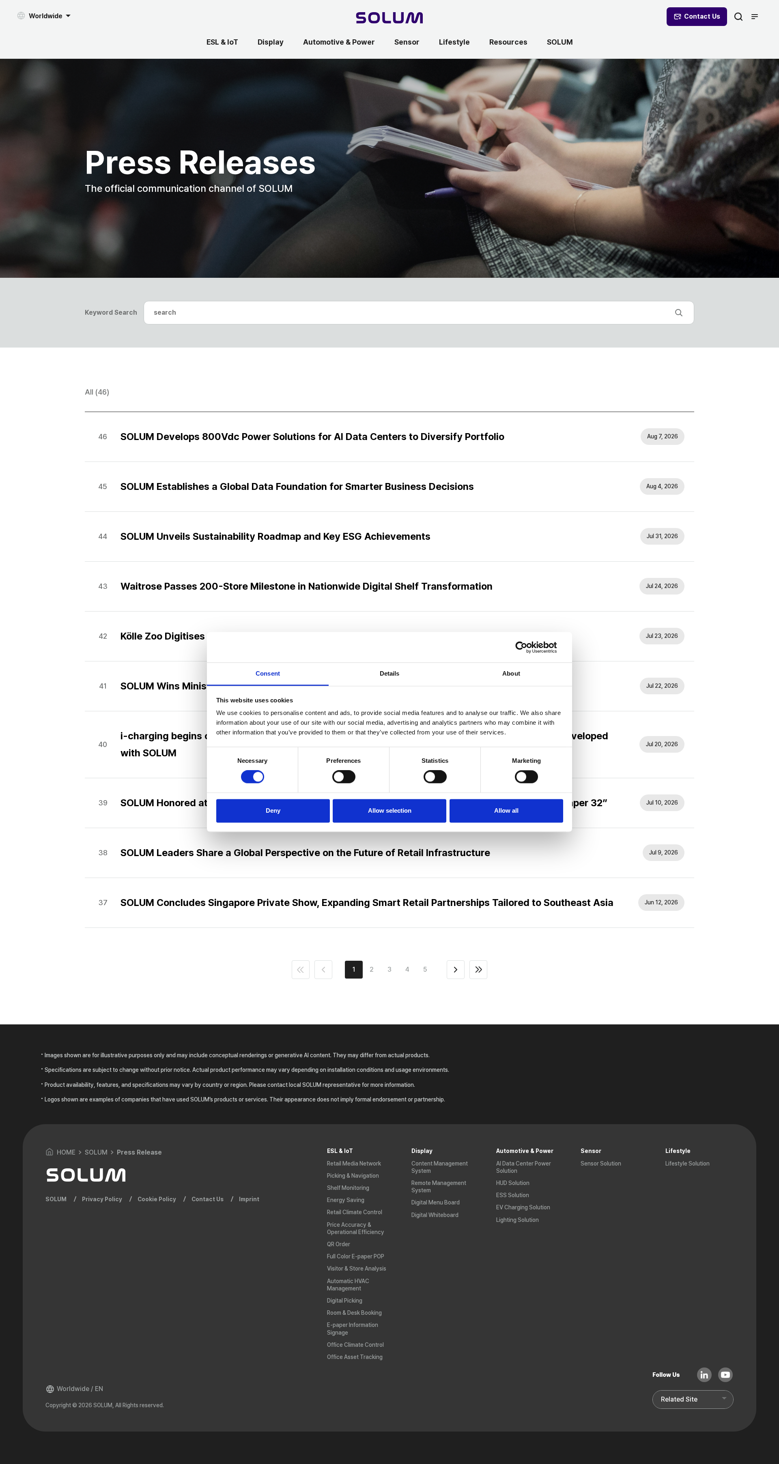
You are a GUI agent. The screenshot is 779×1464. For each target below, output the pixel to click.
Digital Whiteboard (434, 1215)
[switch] (343, 777)
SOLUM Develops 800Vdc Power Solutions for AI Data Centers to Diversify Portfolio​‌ (312, 436)
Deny (273, 810)
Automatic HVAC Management (348, 1285)
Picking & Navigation (353, 1175)
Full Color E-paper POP (355, 1256)
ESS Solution (512, 1195)
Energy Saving (345, 1200)
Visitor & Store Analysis (356, 1268)
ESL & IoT (222, 42)
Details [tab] (390, 673)
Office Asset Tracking (355, 1357)
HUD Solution (512, 1183)
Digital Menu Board (435, 1202)
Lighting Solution (517, 1220)
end (478, 969)
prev (323, 969)
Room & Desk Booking (354, 1312)
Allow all (506, 810)
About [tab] (511, 673)
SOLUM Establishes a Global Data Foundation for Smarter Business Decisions (297, 486)
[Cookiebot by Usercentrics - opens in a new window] (527, 647)
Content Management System (439, 1167)
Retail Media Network (354, 1163)
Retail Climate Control (354, 1212)
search (738, 17)
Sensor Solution (601, 1163)
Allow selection (389, 810)
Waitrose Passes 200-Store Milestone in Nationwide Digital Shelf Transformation (307, 586)
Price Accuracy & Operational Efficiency (355, 1228)
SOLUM (560, 42)
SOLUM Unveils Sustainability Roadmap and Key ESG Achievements (275, 536)
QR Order (338, 1244)
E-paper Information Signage (352, 1328)
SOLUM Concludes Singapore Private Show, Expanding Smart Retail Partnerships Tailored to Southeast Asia (367, 902)
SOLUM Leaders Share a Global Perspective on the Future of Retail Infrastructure (305, 853)
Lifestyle (454, 42)
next (456, 969)
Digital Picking (344, 1300)
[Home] (389, 19)
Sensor (407, 42)
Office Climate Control (355, 1345)
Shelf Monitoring (348, 1188)
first (301, 969)
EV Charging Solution (523, 1207)
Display (271, 42)
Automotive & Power (339, 42)
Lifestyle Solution (687, 1163)
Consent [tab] (268, 673)
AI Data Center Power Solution (523, 1167)
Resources (508, 42)
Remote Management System (438, 1187)
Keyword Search (111, 312)
